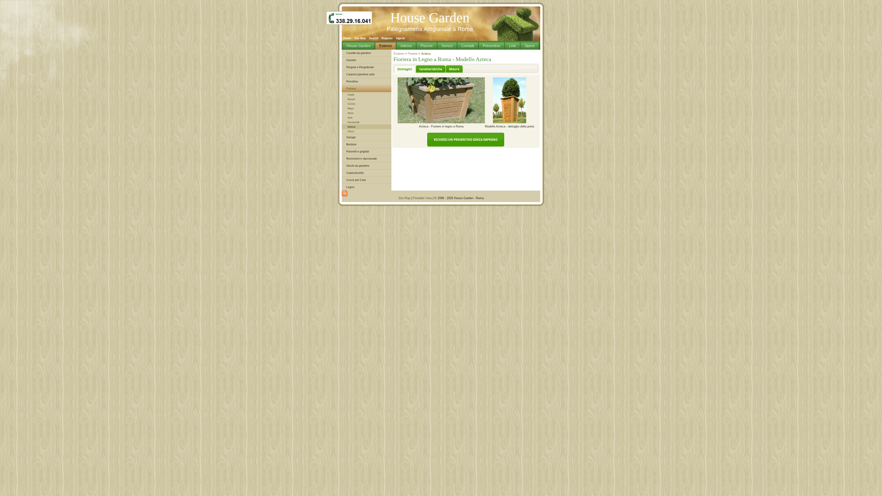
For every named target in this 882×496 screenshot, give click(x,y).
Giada (351, 94)
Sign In (400, 38)
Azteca (351, 126)
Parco (351, 131)
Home (347, 38)
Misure (454, 69)
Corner (351, 103)
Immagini (404, 69)
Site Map (404, 198)
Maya (351, 108)
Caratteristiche (430, 69)
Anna (350, 113)
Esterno (399, 53)
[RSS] (345, 193)
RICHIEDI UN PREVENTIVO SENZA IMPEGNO (466, 140)
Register (387, 38)
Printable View (422, 198)
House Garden (429, 17)
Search (373, 38)
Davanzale (353, 122)
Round (351, 99)
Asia (350, 117)
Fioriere (413, 53)
